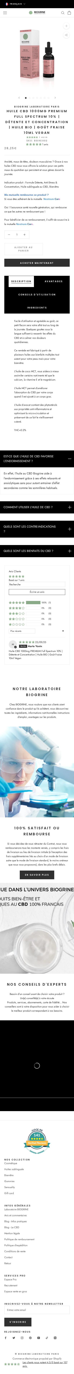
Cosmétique (10, 1163)
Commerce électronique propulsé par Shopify (37, 1358)
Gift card (9, 1193)
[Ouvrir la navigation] (5, 12)
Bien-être (8, 1175)
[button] (34, 144)
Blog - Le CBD (11, 1227)
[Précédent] (19, 98)
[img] (27, 642)
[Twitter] (14, 1338)
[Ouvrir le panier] (69, 13)
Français (16, 4)
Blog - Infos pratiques (15, 1221)
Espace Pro (10, 1279)
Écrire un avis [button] (37, 592)
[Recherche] (62, 12)
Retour (7, 1263)
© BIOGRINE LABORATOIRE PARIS (37, 1353)
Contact (8, 1257)
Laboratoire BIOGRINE (16, 1209)
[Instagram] (22, 1338)
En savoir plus (37, 874)
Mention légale (12, 1233)
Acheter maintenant (37, 263)
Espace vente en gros (15, 1291)
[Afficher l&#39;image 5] (41, 98)
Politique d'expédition (15, 1245)
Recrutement (10, 1285)
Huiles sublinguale (14, 1169)
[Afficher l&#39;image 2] (29, 98)
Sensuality (9, 1187)
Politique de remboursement (19, 1239)
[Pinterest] (30, 1338)
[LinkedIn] (55, 1338)
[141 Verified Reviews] (37, 1156)
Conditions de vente (15, 1251)
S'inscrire (18, 1322)
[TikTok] (47, 1338)
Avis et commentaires (15, 1215)
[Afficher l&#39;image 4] (37, 98)
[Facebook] (5, 1338)
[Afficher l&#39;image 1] (26, 98)
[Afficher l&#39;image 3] (33, 98)
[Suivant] (55, 98)
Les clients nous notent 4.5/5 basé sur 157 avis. (45, 1364)
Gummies (9, 1181)
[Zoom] (66, 26)
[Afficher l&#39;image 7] (48, 98)
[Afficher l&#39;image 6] (44, 98)
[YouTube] (38, 1338)
